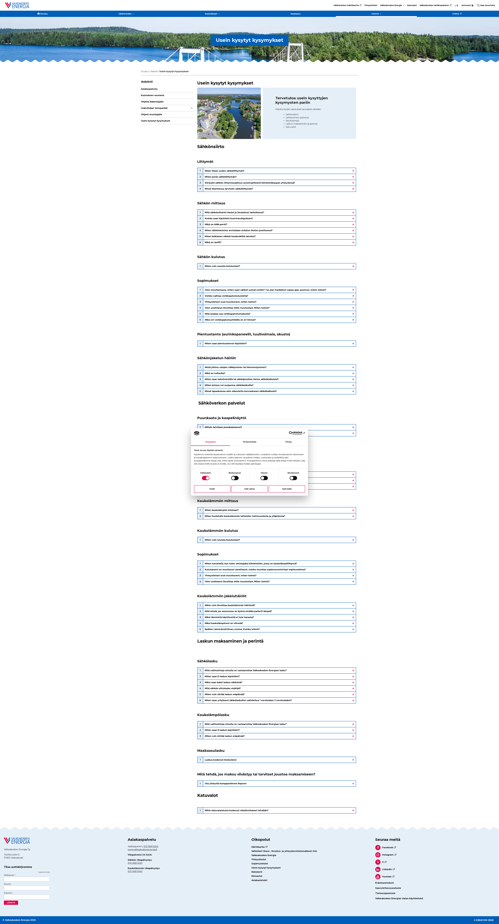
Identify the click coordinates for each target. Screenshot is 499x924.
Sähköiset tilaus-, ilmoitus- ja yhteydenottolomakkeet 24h (284, 851)
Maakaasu (296, 14)
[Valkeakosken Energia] (17, 5)
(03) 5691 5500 (150, 846)
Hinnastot (256, 876)
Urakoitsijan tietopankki (154, 108)
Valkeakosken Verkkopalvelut (434, 5)
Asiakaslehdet (259, 880)
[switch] (235, 478)
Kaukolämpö (211, 14)
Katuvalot (412, 5)
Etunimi (7, 884)
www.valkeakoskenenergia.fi (142, 849)
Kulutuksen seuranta (152, 95)
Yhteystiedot (370, 5)
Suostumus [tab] (210, 442)
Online (455, 14)
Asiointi (375, 14)
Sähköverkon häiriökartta (346, 5)
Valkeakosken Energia (391, 5)
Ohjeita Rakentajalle (152, 101)
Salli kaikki (287, 489)
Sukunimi (8, 893)
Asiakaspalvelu (149, 89)
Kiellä (212, 489)
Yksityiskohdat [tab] (249, 442)
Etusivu (44, 14)
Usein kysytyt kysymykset (155, 121)
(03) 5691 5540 (135, 871)
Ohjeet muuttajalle (151, 114)
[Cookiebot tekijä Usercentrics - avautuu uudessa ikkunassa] (293, 433)
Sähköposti (10, 875)
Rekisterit (256, 872)
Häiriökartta (258, 847)
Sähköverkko (125, 14)
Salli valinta (249, 489)
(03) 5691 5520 (135, 863)
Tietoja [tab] (288, 442)
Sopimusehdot (259, 863)
